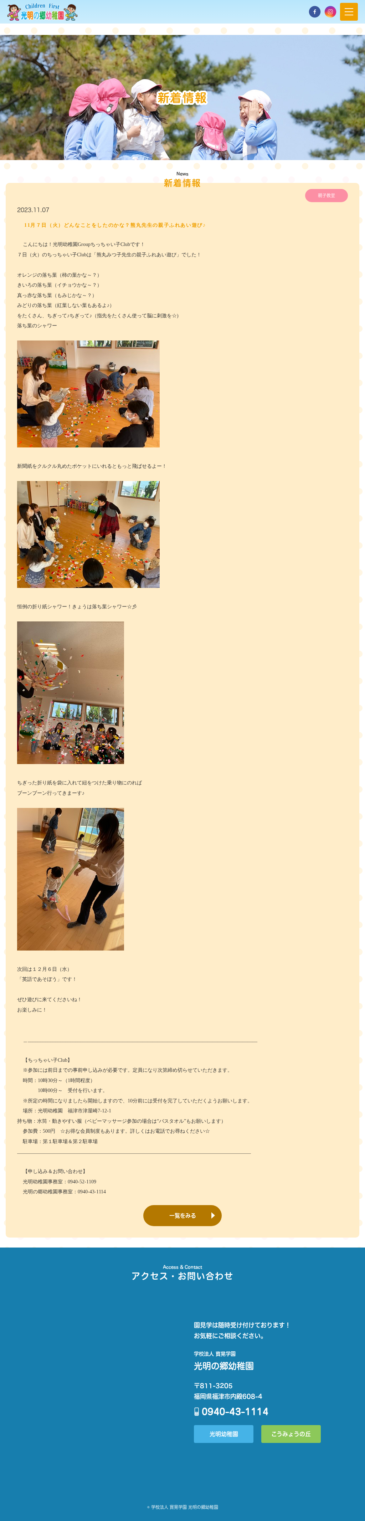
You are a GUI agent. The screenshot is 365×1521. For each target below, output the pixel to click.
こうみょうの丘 (291, 1434)
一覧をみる (182, 1215)
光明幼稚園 (224, 1434)
